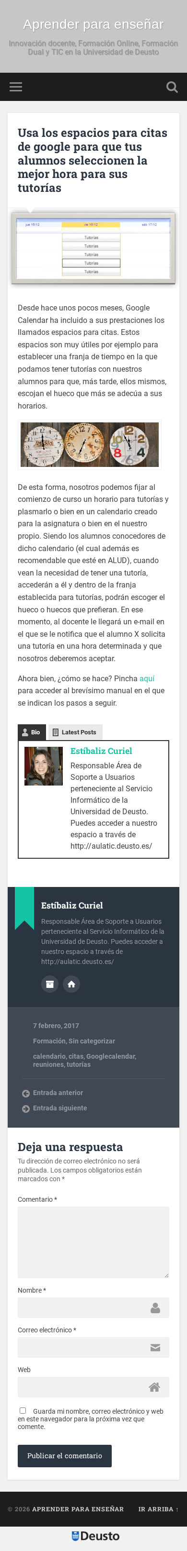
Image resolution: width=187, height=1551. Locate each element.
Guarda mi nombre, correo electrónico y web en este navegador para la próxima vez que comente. (91, 1418)
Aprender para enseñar (93, 24)
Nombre (32, 1290)
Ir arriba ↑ (159, 1509)
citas (76, 1056)
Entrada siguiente (60, 1108)
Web (24, 1369)
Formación (49, 1041)
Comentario (37, 1199)
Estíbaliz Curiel (101, 750)
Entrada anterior (58, 1093)
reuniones (48, 1064)
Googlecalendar (110, 1056)
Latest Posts (79, 732)
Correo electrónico (47, 1330)
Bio (35, 732)
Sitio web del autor (71, 984)
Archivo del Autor (49, 984)
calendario (49, 1056)
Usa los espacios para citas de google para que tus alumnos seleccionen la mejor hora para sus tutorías (92, 160)
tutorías (79, 1064)
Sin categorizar (92, 1041)
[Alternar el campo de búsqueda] (172, 87)
